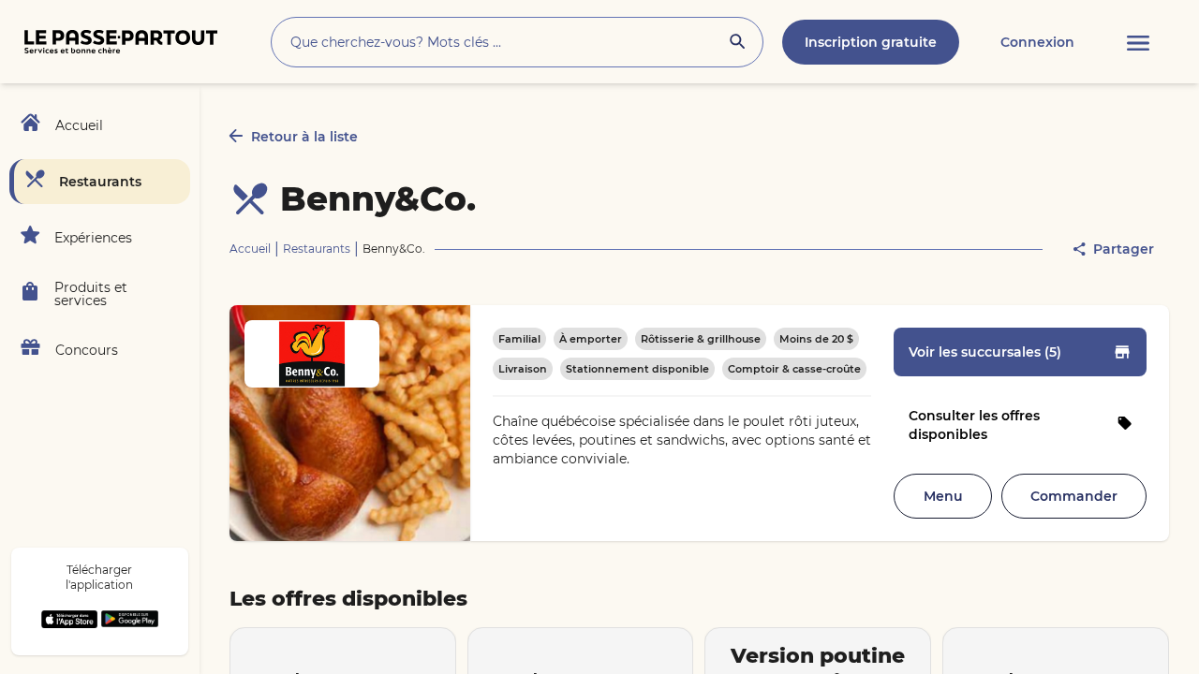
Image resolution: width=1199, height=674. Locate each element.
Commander (1074, 496)
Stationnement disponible (637, 368)
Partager (1123, 249)
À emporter (590, 338)
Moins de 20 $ (816, 338)
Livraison (522, 368)
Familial (519, 338)
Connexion (1037, 42)
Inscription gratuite (871, 42)
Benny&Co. (378, 198)
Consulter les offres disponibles (974, 425)
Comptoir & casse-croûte (794, 368)
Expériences (93, 237)
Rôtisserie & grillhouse (701, 338)
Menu (943, 496)
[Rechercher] (737, 44)
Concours (86, 350)
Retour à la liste (304, 136)
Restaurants (100, 181)
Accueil (79, 125)
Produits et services (90, 294)
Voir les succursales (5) (985, 352)
